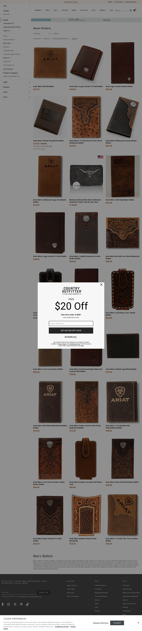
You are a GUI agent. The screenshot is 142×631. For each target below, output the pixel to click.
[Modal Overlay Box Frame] (71, 315)
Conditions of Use (61, 627)
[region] (71, 623)
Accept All (117, 623)
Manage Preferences (100, 623)
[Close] (138, 622)
